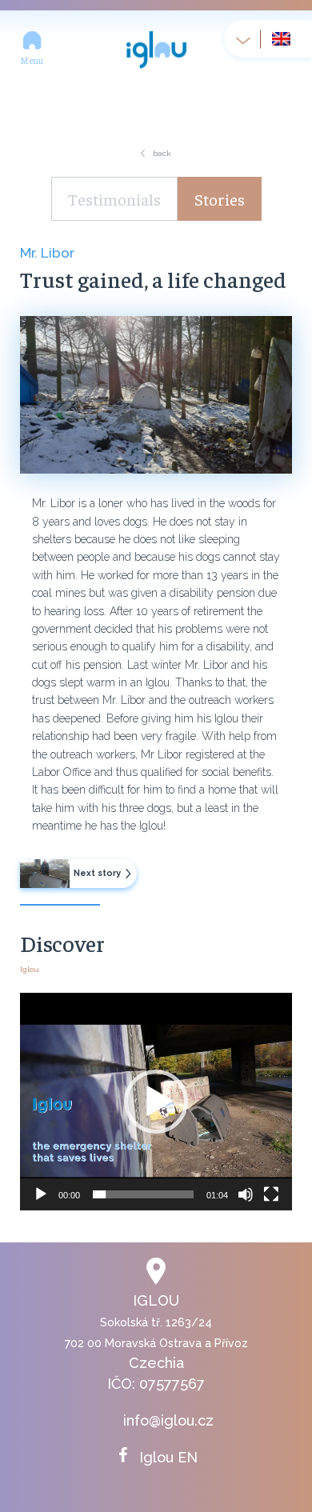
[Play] (41, 1194)
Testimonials (114, 199)
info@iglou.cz (168, 1420)
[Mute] (246, 1194)
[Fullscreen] (271, 1194)
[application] (156, 1101)
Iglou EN (168, 1457)
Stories (219, 199)
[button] (156, 1102)
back (162, 153)
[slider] (143, 1194)
